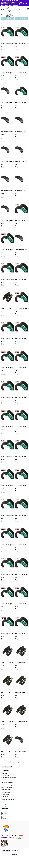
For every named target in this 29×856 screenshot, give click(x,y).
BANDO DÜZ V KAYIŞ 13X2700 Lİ (21, 633)
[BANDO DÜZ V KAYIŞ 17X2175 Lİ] (7, 385)
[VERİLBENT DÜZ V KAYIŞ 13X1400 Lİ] (7, 149)
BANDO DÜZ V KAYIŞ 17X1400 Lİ (21, 515)
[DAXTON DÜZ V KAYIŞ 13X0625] (7, 651)
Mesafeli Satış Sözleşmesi (7, 787)
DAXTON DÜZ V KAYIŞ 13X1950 (7, 692)
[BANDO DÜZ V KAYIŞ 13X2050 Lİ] (21, 61)
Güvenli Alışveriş (5, 794)
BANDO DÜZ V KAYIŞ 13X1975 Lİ (7, 427)
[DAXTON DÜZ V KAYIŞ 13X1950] (7, 681)
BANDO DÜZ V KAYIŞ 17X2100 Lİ (21, 397)
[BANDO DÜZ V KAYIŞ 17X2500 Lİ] (21, 268)
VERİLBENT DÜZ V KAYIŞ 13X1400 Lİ (7, 161)
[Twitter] (5, 767)
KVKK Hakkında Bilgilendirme (8, 777)
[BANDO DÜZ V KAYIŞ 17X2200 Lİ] (21, 533)
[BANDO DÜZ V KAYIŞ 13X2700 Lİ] (21, 621)
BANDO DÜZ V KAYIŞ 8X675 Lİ (21, 220)
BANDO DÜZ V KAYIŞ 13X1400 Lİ (7, 515)
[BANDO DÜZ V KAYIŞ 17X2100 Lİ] (21, 385)
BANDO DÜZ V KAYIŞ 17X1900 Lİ (7, 574)
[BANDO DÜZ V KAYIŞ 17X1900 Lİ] (7, 562)
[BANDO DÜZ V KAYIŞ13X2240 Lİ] (7, 444)
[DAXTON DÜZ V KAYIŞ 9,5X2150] (21, 710)
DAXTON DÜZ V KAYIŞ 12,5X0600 (21, 692)
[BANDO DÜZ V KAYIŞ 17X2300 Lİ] (7, 61)
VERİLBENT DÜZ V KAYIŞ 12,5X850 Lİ (7, 191)
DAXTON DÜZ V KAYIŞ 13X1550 (21, 663)
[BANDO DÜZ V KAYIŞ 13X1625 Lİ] (21, 31)
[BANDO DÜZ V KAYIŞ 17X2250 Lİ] (21, 444)
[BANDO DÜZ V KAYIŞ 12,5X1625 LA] (21, 297)
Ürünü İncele (10, 36)
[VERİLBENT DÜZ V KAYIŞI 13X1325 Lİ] (21, 120)
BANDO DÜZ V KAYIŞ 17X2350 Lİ (7, 486)
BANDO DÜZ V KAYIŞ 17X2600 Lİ (7, 545)
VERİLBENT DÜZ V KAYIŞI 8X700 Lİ (21, 191)
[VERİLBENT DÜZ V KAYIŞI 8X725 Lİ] (7, 209)
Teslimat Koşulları (5, 792)
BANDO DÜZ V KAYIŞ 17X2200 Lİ (21, 545)
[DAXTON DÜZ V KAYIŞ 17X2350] (7, 710)
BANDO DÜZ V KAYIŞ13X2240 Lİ (7, 456)
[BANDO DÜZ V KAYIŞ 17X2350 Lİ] (7, 474)
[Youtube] (11, 767)
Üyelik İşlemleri (5, 796)
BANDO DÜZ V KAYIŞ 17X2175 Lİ (7, 397)
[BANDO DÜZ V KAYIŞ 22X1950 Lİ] (21, 562)
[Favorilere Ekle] (7, 36)
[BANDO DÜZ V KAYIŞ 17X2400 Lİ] (7, 356)
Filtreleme (22, 18)
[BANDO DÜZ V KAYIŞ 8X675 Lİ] (21, 209)
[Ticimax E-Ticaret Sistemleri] (14, 855)
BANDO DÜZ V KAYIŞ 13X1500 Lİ (21, 427)
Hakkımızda (4, 773)
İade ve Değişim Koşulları (7, 785)
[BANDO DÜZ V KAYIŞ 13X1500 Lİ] (21, 415)
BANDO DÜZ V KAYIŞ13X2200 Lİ (7, 604)
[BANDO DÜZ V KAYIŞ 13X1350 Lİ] (7, 31)
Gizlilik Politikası (5, 775)
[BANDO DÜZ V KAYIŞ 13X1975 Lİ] (7, 415)
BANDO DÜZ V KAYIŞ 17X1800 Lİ (7, 633)
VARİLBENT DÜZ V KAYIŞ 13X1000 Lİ (21, 250)
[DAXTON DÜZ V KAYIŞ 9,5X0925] (7, 297)
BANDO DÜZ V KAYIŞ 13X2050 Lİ (21, 73)
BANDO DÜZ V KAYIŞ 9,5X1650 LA (7, 279)
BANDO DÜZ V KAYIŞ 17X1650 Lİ (21, 486)
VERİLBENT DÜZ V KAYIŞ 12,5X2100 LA (7, 102)
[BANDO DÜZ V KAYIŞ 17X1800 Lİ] (7, 621)
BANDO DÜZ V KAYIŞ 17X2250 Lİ (21, 456)
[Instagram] (8, 767)
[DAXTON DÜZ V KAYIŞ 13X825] (7, 740)
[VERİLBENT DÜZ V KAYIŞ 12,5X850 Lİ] (7, 179)
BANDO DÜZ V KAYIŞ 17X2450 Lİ (7, 250)
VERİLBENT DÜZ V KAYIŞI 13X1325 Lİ (21, 132)
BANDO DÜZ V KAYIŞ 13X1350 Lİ (7, 43)
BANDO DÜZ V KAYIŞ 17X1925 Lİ (21, 102)
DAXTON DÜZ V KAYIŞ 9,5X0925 (7, 309)
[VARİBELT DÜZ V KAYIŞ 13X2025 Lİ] (21, 149)
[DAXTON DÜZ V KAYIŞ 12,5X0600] (21, 681)
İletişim (3, 780)
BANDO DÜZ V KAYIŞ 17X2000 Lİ (21, 604)
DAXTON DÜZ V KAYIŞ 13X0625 (7, 663)
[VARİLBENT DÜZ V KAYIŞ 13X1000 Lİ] (21, 238)
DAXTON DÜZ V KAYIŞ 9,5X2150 (21, 722)
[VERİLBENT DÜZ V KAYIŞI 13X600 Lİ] (7, 120)
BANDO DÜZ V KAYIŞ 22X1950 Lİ (21, 574)
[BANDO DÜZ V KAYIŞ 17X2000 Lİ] (21, 592)
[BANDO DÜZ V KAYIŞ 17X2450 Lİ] (7, 238)
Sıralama (8, 18)
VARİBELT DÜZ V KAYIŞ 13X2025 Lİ (21, 161)
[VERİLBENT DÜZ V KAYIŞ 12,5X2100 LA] (7, 90)
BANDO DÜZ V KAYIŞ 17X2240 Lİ (21, 368)
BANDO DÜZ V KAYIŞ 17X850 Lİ (21, 338)
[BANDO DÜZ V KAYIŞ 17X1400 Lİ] (21, 503)
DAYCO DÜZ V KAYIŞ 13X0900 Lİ (21, 751)
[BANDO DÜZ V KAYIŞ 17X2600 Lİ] (7, 533)
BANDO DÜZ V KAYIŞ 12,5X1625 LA (21, 309)
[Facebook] (2, 767)
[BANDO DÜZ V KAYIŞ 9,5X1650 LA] (7, 268)
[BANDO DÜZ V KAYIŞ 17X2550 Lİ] (7, 326)
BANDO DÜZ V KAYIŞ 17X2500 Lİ (21, 279)
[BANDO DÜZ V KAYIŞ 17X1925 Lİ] (21, 90)
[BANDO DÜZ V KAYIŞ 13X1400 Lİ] (7, 503)
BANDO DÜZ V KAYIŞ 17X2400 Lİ (7, 368)
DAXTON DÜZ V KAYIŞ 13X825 (7, 751)
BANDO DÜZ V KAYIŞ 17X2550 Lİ (7, 338)
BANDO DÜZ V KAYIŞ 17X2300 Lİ (7, 73)
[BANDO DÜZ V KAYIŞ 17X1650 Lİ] (21, 474)
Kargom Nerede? (5, 802)
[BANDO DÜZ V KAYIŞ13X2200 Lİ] (7, 592)
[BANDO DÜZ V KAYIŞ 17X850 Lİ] (21, 326)
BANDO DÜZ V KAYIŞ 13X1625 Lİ (21, 43)
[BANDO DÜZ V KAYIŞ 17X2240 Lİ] (21, 356)
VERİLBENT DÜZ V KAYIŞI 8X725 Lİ (7, 220)
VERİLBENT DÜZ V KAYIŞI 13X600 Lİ (7, 132)
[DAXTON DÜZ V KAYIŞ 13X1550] (21, 651)
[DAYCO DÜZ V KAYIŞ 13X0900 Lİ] (21, 740)
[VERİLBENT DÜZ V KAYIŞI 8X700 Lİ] (21, 179)
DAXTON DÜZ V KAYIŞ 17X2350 (7, 722)
